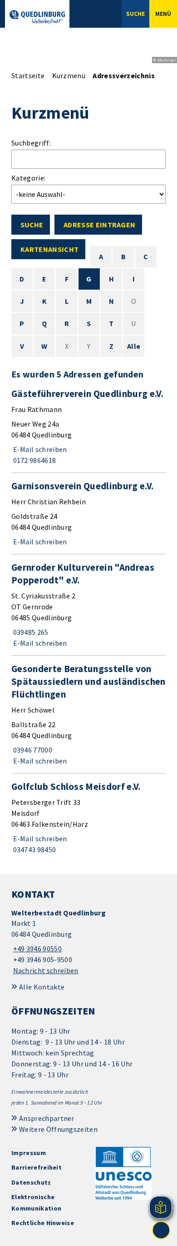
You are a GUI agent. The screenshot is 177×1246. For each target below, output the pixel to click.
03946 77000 (31, 749)
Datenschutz (31, 1182)
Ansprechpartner (46, 1118)
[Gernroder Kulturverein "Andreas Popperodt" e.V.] (88, 604)
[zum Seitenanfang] (161, 1230)
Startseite (27, 75)
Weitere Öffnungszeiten (58, 1129)
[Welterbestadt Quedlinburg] (88, 942)
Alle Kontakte (41, 986)
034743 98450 (33, 849)
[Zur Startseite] (37, 17)
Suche (31, 224)
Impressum (28, 1153)
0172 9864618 (33, 460)
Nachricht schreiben (46, 970)
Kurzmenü (69, 75)
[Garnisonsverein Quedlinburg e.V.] (88, 513)
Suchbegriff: (31, 142)
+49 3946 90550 (36, 948)
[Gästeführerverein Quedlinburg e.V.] (88, 426)
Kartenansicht (49, 249)
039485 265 (30, 632)
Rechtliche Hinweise (42, 1223)
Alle (133, 346)
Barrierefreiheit (36, 1167)
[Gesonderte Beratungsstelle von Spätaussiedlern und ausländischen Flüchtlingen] (88, 714)
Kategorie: (28, 177)
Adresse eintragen (99, 224)
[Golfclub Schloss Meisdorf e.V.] (88, 817)
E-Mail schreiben (39, 449)
